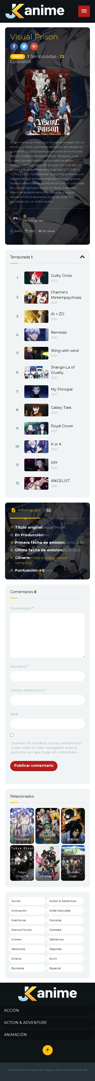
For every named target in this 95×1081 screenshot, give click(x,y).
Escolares (17, 968)
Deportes (55, 949)
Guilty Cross (61, 275)
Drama (16, 958)
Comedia (55, 930)
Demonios (18, 949)
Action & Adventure (62, 901)
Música (36, 557)
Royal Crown (62, 426)
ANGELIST (60, 481)
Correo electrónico (28, 690)
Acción (16, 901)
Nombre (19, 666)
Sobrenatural (56, 557)
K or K (56, 444)
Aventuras (18, 920)
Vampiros (23, 562)
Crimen (16, 939)
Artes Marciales (59, 910)
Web (14, 714)
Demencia (56, 939)
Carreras (55, 920)
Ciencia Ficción (21, 930)
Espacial (55, 968)
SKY (54, 462)
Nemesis (59, 332)
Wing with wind (65, 350)
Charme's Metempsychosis (66, 295)
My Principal (61, 389)
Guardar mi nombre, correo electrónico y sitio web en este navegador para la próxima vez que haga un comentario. (46, 747)
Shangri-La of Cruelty (62, 370)
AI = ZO (57, 314)
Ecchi (53, 958)
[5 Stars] (25, 216)
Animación (19, 910)
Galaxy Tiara (61, 407)
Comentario (22, 608)
